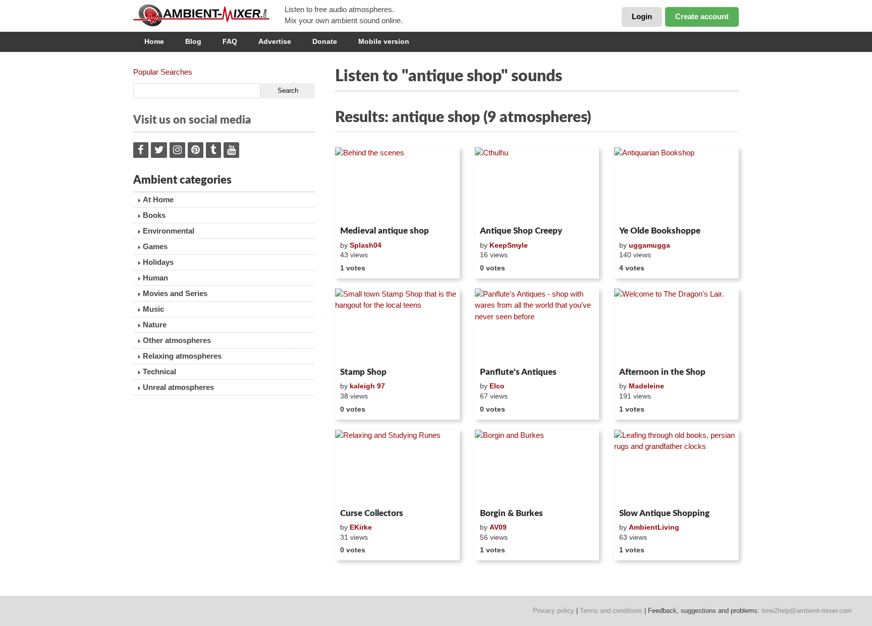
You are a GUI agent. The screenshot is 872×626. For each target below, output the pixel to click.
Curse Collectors (371, 513)
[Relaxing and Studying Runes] (397, 467)
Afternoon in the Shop (662, 372)
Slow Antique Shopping (664, 513)
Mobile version (383, 41)
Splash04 (366, 245)
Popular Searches (162, 72)
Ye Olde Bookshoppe (659, 230)
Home (154, 41)
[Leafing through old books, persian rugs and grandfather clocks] (676, 467)
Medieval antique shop (384, 230)
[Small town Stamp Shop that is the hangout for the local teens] (397, 326)
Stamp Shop (363, 372)
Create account (702, 16)
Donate (324, 41)
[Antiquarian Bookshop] (676, 184)
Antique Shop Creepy (521, 230)
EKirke (361, 527)
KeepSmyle (508, 245)
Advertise (274, 41)
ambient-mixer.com (209, 15)
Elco (497, 386)
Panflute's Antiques (518, 372)
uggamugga (649, 245)
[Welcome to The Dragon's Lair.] (676, 326)
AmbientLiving (654, 527)
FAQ (230, 41)
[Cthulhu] (537, 184)
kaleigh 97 (367, 386)
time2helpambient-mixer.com (806, 610)
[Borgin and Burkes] (537, 467)
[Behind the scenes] (397, 184)
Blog (193, 41)
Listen (359, 208)
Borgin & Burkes (511, 513)
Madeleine (646, 386)
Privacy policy (553, 610)
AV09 (498, 527)
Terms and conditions (611, 610)
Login (642, 16)
